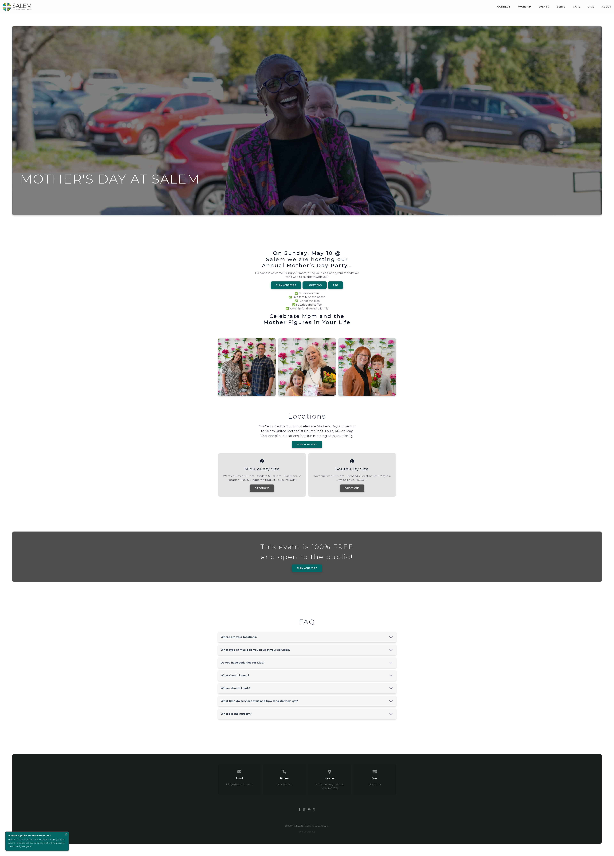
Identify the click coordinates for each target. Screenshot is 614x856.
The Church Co (307, 831)
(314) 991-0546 (284, 784)
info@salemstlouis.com (239, 784)
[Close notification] (65, 834)
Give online (375, 784)
